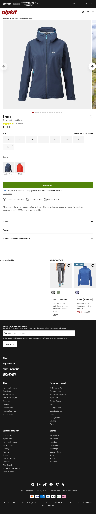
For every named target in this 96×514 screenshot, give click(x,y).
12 (43, 139)
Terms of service (9, 411)
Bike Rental (7, 465)
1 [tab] (33, 112)
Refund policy (8, 414)
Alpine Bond (7, 438)
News (52, 404)
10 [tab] (54, 112)
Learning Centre (56, 411)
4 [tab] (40, 112)
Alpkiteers (54, 398)
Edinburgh (54, 448)
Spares (5, 455)
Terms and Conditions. (38, 338)
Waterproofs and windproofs (22, 19)
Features (7, 230)
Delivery (6, 448)
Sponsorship (8, 407)
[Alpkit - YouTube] (51, 484)
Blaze (20, 174)
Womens (6, 19)
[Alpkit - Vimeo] (57, 484)
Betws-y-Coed (55, 452)
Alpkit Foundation (11, 368)
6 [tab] (45, 112)
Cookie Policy (55, 491)
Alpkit (5, 358)
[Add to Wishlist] (92, 116)
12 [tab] (59, 112)
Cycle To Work (8, 471)
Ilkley (52, 455)
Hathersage (54, 435)
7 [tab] (47, 112)
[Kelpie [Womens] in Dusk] (77, 292)
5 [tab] (43, 112)
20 (8, 147)
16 (67, 139)
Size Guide (83, 133)
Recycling (6, 462)
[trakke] (16, 4)
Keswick (53, 442)
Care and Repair (9, 458)
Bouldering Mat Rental (11, 468)
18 (78, 139)
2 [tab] (36, 112)
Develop (53, 421)
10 (32, 139)
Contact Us (89, 4)
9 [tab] (52, 112)
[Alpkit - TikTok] (45, 484)
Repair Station (8, 394)
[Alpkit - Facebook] (33, 484)
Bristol (52, 458)
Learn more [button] (7, 194)
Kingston (53, 462)
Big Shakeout (9, 363)
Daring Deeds (55, 417)
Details (6, 221)
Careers (6, 404)
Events (52, 424)
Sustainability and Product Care (16, 238)
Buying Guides (55, 407)
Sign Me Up (10, 344)
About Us (6, 401)
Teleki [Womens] (60, 299)
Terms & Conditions (26, 491)
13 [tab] (61, 112)
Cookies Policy (63, 338)
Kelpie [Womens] (84, 299)
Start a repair (77, 4)
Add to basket (48, 185)
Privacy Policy (53, 338)
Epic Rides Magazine (58, 394)
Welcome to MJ (56, 388)
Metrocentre (54, 445)
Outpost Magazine (57, 391)
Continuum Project (10, 398)
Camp (52, 414)
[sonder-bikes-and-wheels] (7, 4)
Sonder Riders (55, 401)
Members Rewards (10, 388)
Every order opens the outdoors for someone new (53, 4)
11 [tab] (57, 112)
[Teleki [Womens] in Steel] (53, 292)
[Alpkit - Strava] (63, 484)
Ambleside (54, 438)
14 (55, 139)
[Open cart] (88, 12)
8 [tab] (50, 112)
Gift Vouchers (8, 445)
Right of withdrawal (70, 491)
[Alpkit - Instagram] (39, 484)
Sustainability (8, 391)
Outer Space (8, 174)
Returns (6, 452)
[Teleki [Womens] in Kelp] (58, 292)
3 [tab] (38, 112)
